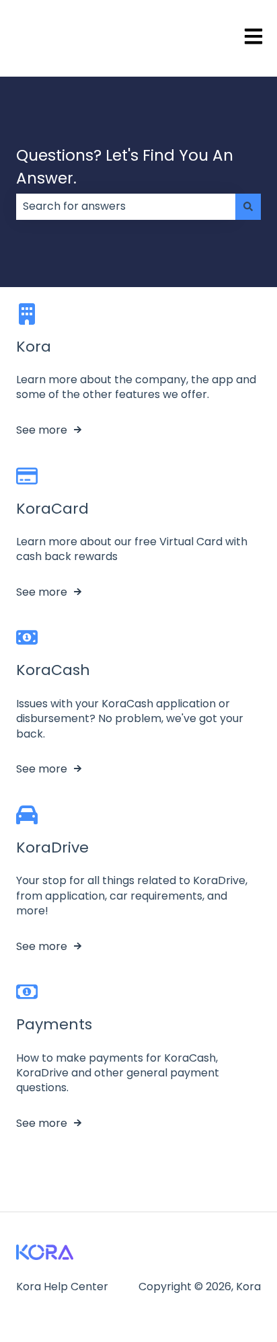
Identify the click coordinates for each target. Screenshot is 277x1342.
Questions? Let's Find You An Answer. (124, 167)
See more (41, 430)
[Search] (248, 206)
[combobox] (125, 206)
